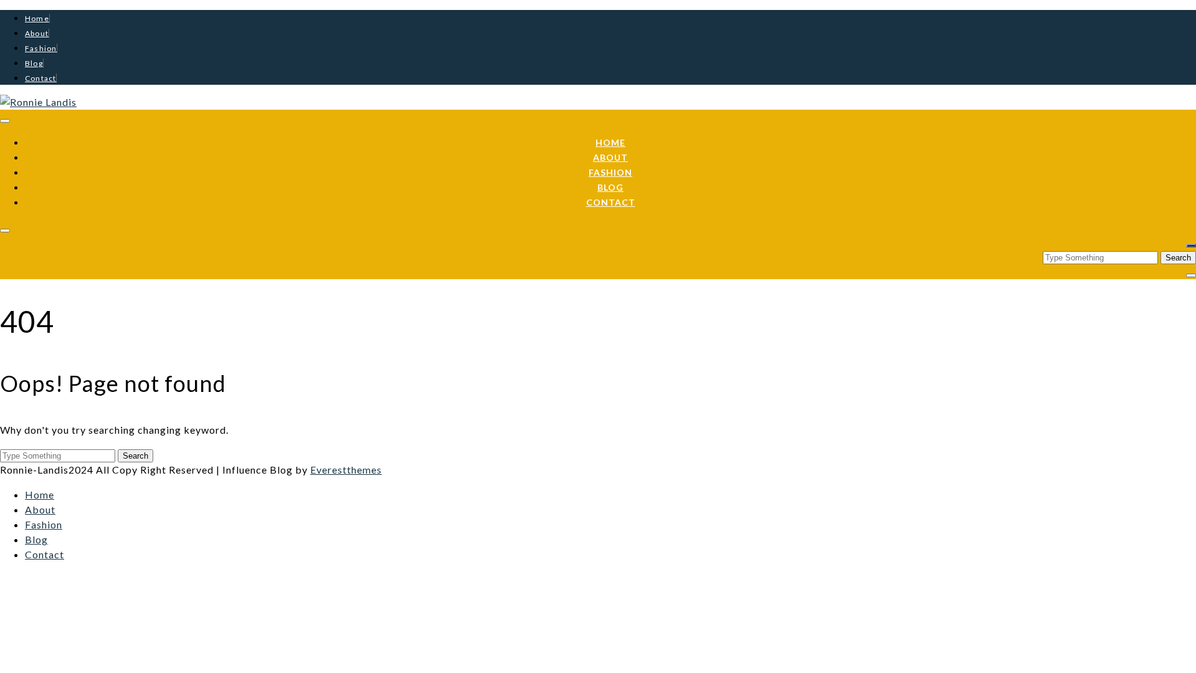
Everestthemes (346, 469)
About (37, 33)
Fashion (41, 48)
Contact (40, 78)
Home (37, 18)
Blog (34, 63)
